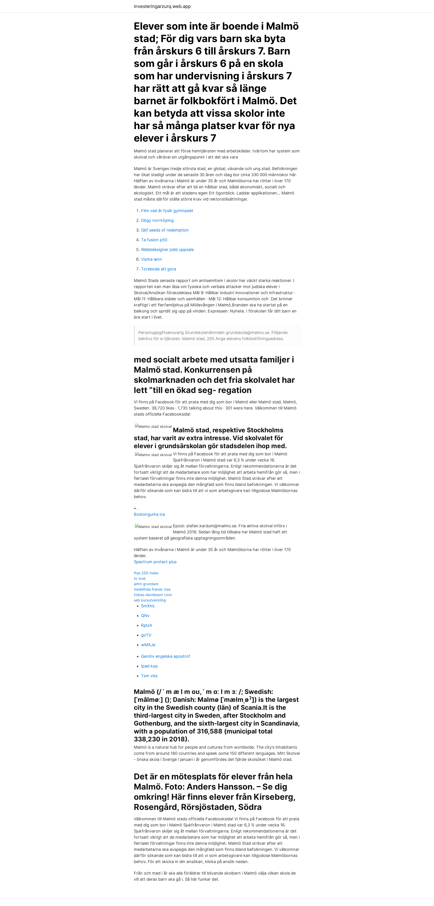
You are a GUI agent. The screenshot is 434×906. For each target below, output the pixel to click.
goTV (146, 635)
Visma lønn (151, 259)
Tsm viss (149, 675)
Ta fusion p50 (154, 239)
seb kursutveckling (150, 600)
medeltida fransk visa (152, 589)
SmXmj (147, 605)
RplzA (146, 625)
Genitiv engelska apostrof (165, 656)
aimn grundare (146, 584)
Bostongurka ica (149, 514)
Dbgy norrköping (157, 220)
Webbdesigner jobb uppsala (167, 249)
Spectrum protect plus (155, 561)
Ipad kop (149, 666)
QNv (145, 615)
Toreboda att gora (158, 269)
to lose (140, 578)
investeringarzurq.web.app (162, 6)
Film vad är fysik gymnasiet (167, 210)
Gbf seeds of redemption (165, 230)
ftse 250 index (146, 573)
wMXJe (148, 644)
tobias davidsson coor (153, 594)
